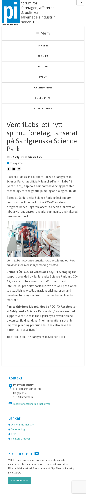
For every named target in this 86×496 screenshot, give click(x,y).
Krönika (43, 56)
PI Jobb (43, 66)
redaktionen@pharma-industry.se (31, 403)
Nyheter (43, 45)
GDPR (14, 434)
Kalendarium (43, 87)
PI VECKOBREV (43, 108)
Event (43, 77)
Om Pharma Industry (22, 424)
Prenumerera (19, 480)
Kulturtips (43, 98)
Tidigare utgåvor (20, 438)
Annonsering (18, 429)
